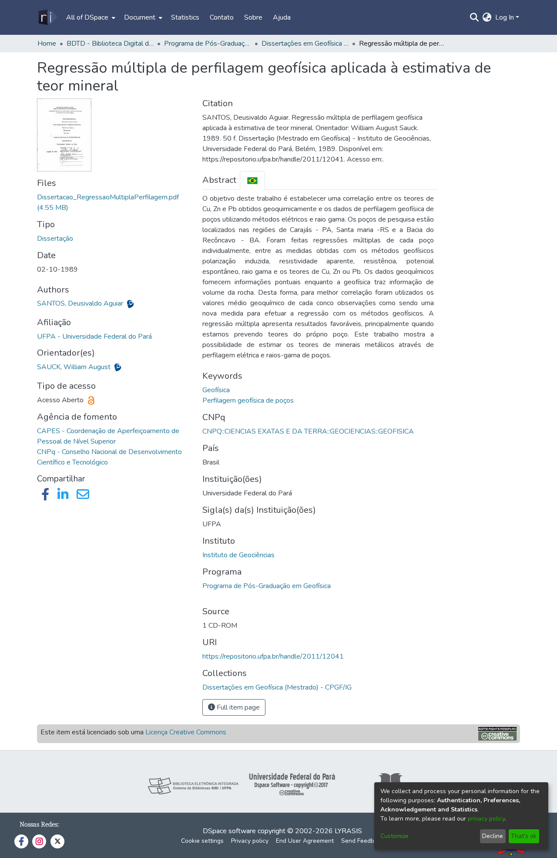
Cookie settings (202, 841)
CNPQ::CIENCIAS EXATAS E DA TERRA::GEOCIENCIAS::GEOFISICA (308, 431)
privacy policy (486, 818)
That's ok (524, 836)
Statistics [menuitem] (185, 17)
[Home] (47, 17)
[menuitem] (89, 17)
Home (46, 43)
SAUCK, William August (74, 367)
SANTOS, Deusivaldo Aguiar (81, 303)
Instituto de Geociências (238, 555)
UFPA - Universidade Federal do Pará (94, 336)
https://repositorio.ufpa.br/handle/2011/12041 (273, 656)
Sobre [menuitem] (253, 17)
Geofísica (216, 390)
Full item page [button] (237, 707)
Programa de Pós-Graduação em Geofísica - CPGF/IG (207, 43)
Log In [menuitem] (504, 17)
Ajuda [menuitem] (282, 17)
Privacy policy (249, 841)
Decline (492, 836)
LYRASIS (348, 831)
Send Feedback (362, 841)
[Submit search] (474, 17)
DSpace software (229, 831)
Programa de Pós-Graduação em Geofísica (266, 586)
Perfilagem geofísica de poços (248, 400)
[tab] (252, 180)
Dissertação (55, 238)
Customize (394, 836)
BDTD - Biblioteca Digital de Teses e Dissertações (110, 43)
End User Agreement (305, 841)
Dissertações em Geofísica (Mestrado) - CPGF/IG (305, 43)
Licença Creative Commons (185, 732)
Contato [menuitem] (222, 17)
